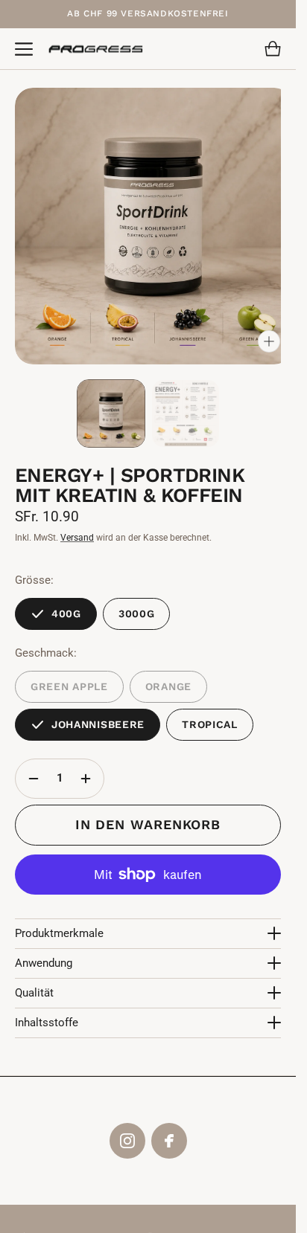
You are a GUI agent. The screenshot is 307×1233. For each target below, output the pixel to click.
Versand (77, 526)
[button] (24, 49)
